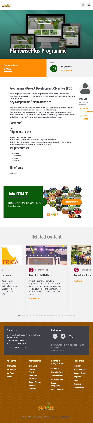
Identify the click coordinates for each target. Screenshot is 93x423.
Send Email (85, 117)
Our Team (10, 373)
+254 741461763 (87, 110)
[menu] (88, 4)
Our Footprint (11, 369)
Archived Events (57, 376)
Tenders (76, 380)
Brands (9, 376)
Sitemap (47, 417)
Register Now (70, 201)
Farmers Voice (41, 270)
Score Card (77, 366)
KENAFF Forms (79, 387)
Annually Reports (80, 373)
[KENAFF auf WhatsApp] (71, 337)
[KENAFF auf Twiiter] (63, 337)
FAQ (29, 417)
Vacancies (77, 384)
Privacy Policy (37, 417)
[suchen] (83, 4)
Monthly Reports (80, 369)
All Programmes (66, 70)
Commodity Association (33, 377)
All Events (55, 368)
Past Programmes (57, 389)
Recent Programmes (55, 384)
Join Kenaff (33, 366)
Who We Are (11, 366)
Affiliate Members (32, 387)
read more (33, 298)
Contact (23, 417)
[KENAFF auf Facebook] (55, 337)
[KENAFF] (6, 4)
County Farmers (35, 382)
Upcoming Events (57, 372)
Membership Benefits (33, 370)
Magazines (77, 376)
